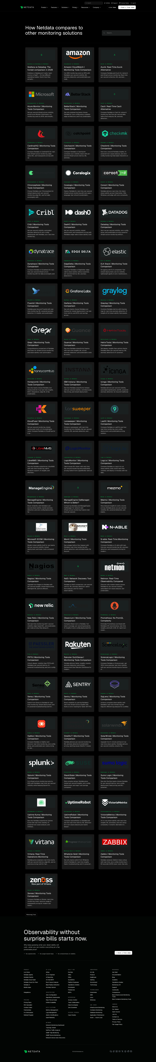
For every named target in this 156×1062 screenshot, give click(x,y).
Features (54, 7)
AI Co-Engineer (50, 975)
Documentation (116, 975)
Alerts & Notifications (52, 1015)
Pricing (74, 7)
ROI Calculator (28, 1005)
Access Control (72, 1000)
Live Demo (112, 7)
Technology (93, 985)
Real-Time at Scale (51, 1000)
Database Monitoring (96, 1012)
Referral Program (28, 1015)
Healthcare (93, 977)
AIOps (47, 972)
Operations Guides (117, 982)
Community (115, 990)
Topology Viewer (51, 1027)
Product (43, 7)
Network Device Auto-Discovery (55, 1038)
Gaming (92, 980)
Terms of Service (117, 1019)
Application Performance (97, 1015)
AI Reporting (49, 977)
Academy (115, 980)
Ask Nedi (114, 972)
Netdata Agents (28, 975)
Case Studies (72, 1015)
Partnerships (27, 1010)
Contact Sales (28, 1007)
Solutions (65, 7)
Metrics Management (52, 1010)
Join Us (114, 1014)
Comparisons (116, 992)
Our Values (115, 1009)
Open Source (116, 1012)
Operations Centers (73, 985)
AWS (91, 995)
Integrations (27, 992)
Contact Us (115, 1017)
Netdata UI (27, 985)
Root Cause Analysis (52, 982)
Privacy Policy (116, 1022)
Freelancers (71, 990)
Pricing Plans (27, 1002)
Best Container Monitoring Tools (121, 999)
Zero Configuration (51, 995)
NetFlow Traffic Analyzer (53, 1030)
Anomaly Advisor (51, 987)
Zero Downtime (72, 1007)
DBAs (69, 977)
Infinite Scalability (51, 1002)
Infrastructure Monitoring (97, 1007)
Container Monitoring (96, 1010)
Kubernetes (93, 992)
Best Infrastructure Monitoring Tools (121, 995)
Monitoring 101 (116, 985)
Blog (113, 977)
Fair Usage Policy (117, 1024)
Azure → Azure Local (96, 1017)
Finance (92, 975)
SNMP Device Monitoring (53, 1035)
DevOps (70, 972)
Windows (93, 1000)
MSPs (69, 992)
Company (96, 7)
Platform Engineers (73, 982)
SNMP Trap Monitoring (52, 1032)
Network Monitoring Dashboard (55, 1025)
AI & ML (92, 972)
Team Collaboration (73, 1002)
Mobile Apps (27, 987)
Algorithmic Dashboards (53, 997)
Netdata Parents (28, 977)
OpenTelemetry (50, 1017)
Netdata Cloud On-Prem (31, 982)
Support (114, 987)
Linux (91, 997)
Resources (84, 7)
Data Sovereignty (73, 1005)
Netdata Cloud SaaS (30, 980)
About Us (115, 1007)
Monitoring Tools (31, 914)
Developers (71, 987)
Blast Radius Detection (52, 985)
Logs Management (51, 1012)
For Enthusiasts (28, 1012)
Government (93, 982)
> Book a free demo (127, 7)
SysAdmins (71, 980)
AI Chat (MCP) (50, 980)
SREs (69, 975)
